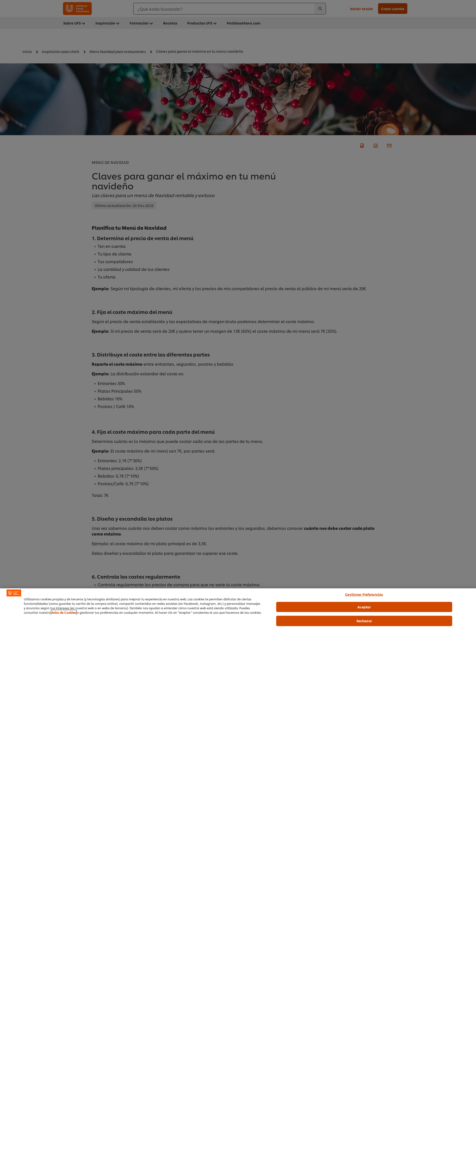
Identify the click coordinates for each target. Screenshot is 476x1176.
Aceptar (364, 607)
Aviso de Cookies (63, 612)
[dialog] (238, 882)
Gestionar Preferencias (364, 594)
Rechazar (364, 620)
